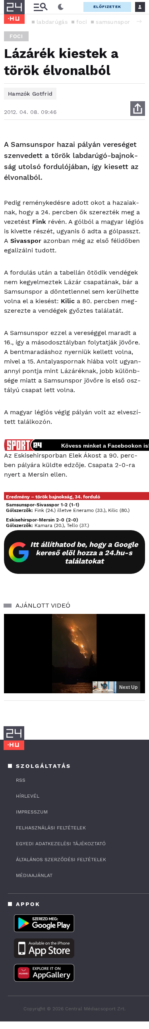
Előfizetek (107, 6)
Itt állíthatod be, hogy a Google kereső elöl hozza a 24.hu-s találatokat (84, 552)
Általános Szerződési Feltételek (61, 859)
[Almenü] (40, 7)
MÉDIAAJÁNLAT (34, 875)
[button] (139, 21)
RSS (20, 780)
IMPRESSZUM (32, 812)
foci (81, 22)
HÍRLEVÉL (27, 796)
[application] (74, 653)
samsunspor (113, 22)
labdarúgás (52, 22)
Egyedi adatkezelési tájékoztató (61, 843)
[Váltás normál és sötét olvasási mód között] (61, 7)
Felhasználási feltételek (51, 828)
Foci (16, 36)
